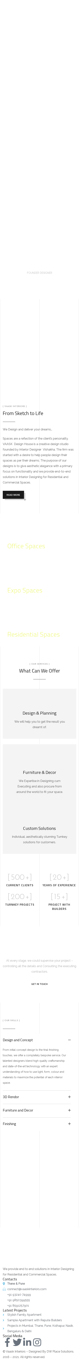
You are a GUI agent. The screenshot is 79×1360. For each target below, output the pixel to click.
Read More (13, 495)
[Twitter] (17, 1342)
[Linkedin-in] (27, 1342)
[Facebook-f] (7, 1342)
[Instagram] (37, 1342)
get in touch (39, 984)
